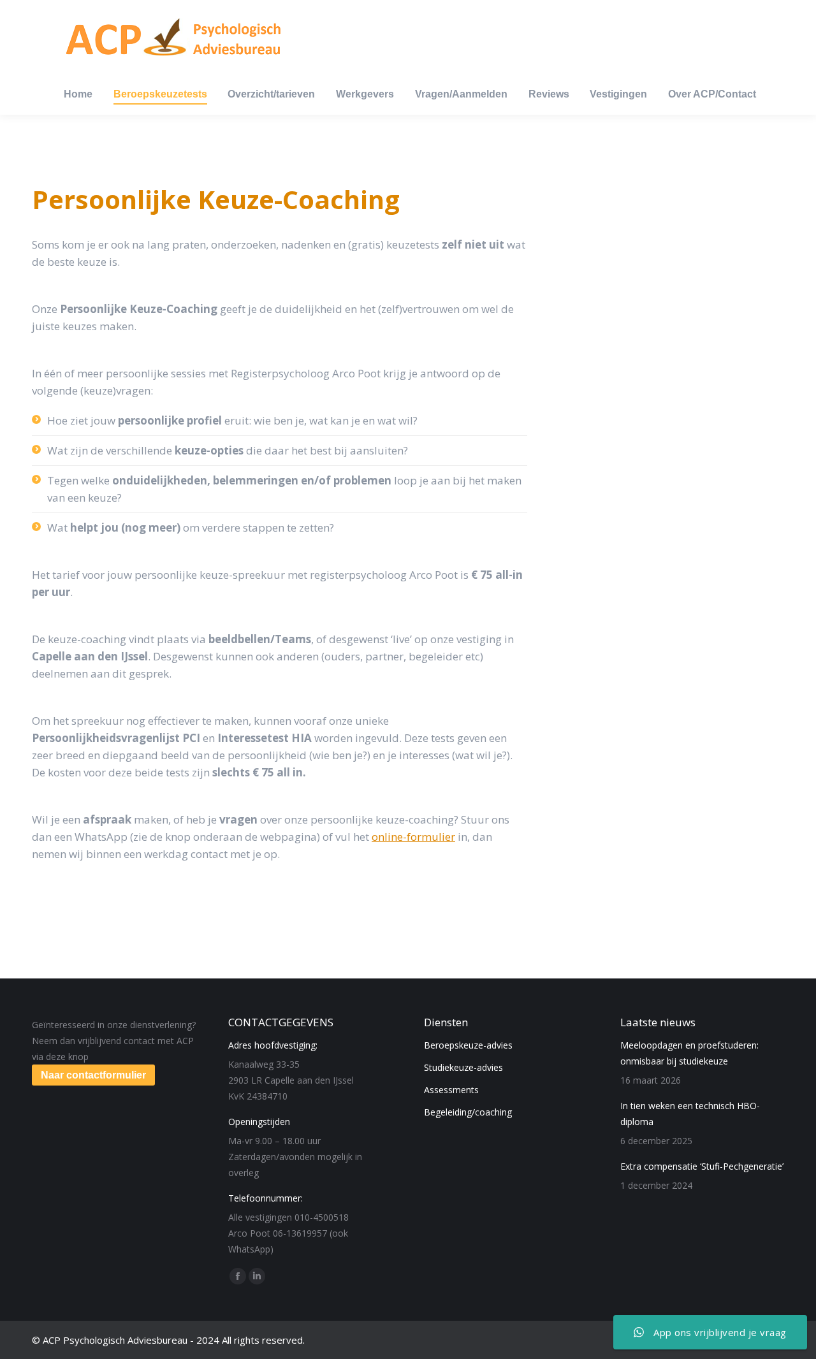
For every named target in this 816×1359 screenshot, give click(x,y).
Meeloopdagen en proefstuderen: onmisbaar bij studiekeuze (689, 1053)
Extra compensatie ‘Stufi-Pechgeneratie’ (701, 1166)
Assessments (451, 1090)
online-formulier (413, 836)
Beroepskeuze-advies (468, 1045)
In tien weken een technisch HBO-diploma (690, 1114)
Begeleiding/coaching (468, 1112)
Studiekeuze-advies (463, 1067)
